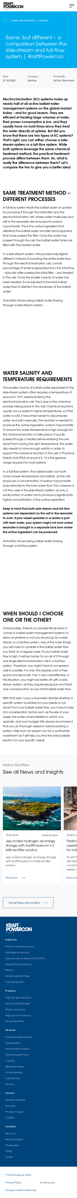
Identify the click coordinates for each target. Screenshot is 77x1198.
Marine (32, 80)
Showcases (11, 1145)
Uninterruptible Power (17, 975)
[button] (5, 20)
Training (9, 1060)
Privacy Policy (13, 1182)
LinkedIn (10, 1117)
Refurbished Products (17, 1048)
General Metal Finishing (18, 964)
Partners (10, 1105)
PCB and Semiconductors (19, 946)
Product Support (15, 1111)
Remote (9, 1084)
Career (9, 1156)
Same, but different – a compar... (31, 20)
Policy (8, 1150)
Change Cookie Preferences (20, 1190)
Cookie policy (47, 1182)
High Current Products (18, 1015)
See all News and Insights (24, 902)
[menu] (71, 5)
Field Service (12, 1078)
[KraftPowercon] (13, 5)
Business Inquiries (15, 1099)
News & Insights (14, 1139)
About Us (10, 1133)
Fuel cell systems (15, 981)
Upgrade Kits (12, 1042)
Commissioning (14, 1072)
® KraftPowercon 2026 (18, 1174)
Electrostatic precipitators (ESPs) (25, 958)
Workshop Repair (15, 1066)
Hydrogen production (17, 952)
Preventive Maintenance (18, 1036)
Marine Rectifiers (14, 1021)
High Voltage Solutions (18, 997)
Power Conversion (15, 1009)
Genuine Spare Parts (17, 1054)
